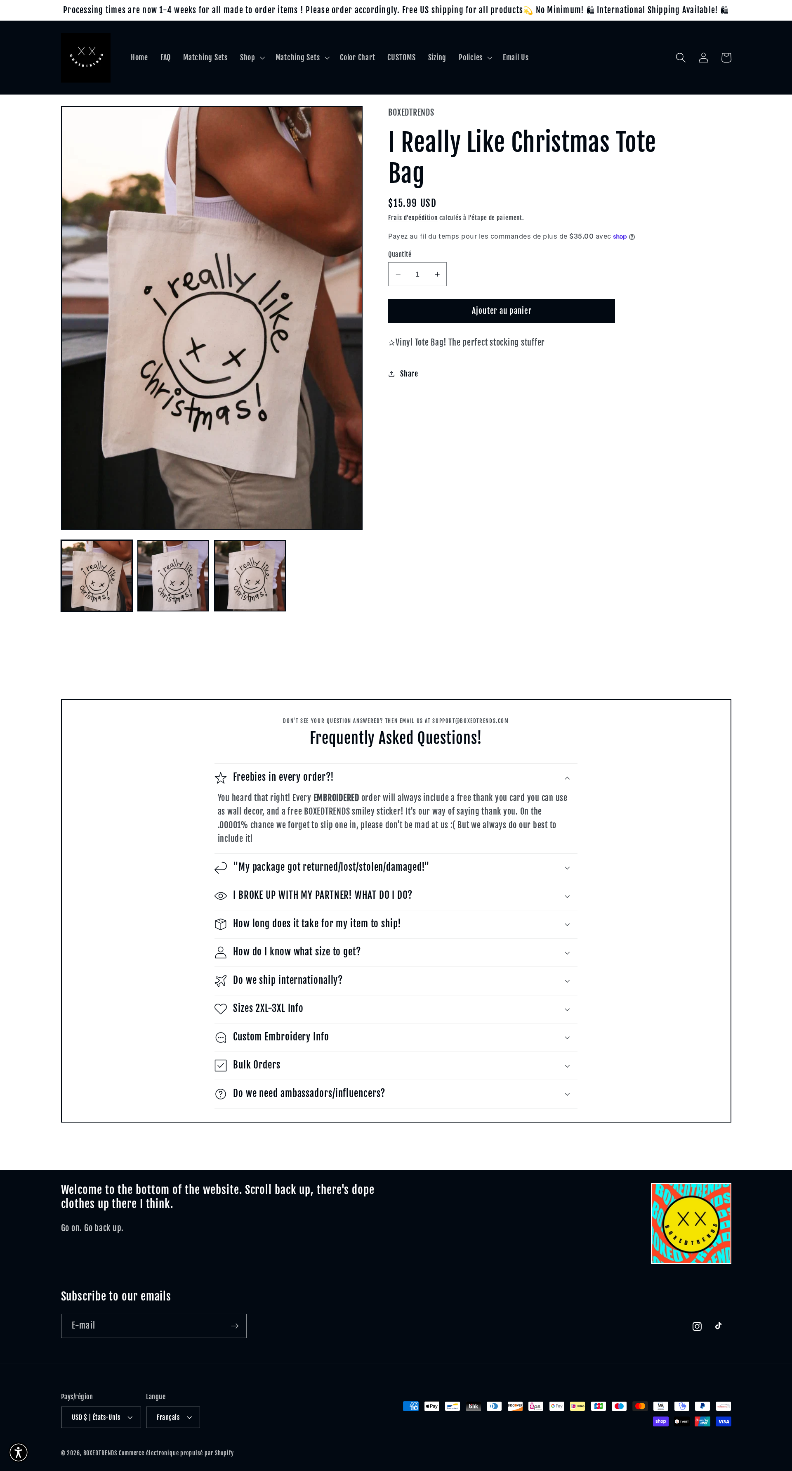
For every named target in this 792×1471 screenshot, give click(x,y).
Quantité (399, 254)
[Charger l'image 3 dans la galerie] (249, 575)
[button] (251, 58)
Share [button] (409, 373)
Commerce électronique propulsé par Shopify (176, 1453)
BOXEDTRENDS (100, 1453)
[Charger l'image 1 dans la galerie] (96, 575)
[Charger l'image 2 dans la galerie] (173, 575)
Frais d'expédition (413, 218)
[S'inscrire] (235, 1326)
